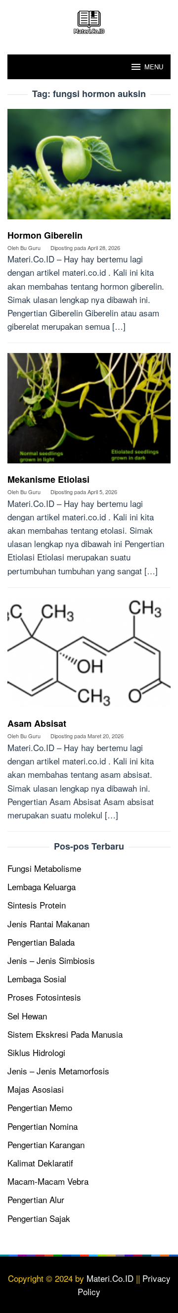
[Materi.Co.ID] (89, 20)
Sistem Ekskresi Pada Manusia (65, 1034)
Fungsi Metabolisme (44, 868)
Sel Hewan (27, 1016)
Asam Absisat (36, 723)
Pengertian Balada (41, 942)
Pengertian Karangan (46, 1144)
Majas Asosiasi (35, 1089)
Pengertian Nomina (42, 1126)
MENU (153, 66)
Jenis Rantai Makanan (48, 923)
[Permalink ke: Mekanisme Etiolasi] (89, 411)
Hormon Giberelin (45, 235)
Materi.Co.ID (110, 1278)
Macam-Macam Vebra (48, 1181)
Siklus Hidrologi (36, 1052)
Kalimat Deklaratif (40, 1163)
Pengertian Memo (39, 1107)
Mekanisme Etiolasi (48, 479)
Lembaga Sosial (36, 978)
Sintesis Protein (36, 905)
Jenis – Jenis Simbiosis (51, 960)
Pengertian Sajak (38, 1218)
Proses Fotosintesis (44, 997)
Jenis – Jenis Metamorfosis (58, 1070)
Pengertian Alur (35, 1199)
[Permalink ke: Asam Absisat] (89, 656)
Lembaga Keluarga (41, 886)
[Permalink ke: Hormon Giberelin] (89, 167)
